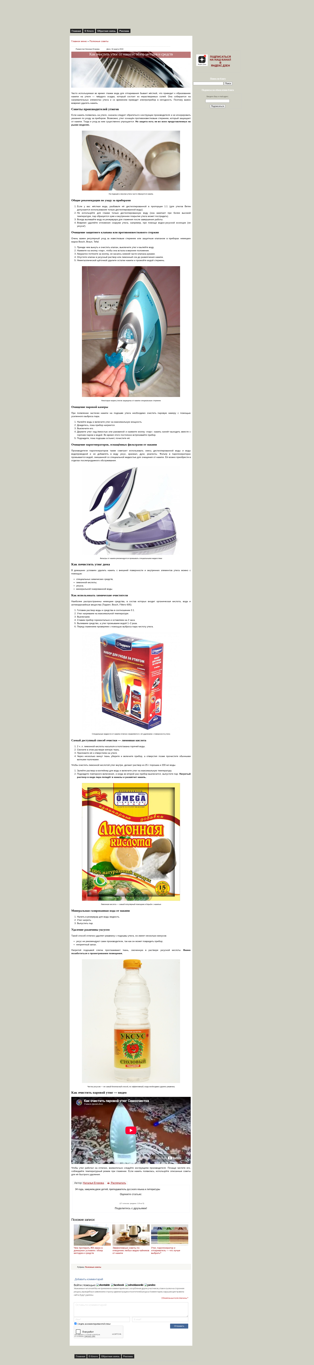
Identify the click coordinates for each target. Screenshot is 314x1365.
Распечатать (118, 1183)
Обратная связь (106, 31)
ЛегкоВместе (193, 1361)
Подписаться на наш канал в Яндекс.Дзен (220, 61)
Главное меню (79, 41)
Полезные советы (98, 41)
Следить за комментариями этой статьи (93, 1323)
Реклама (124, 31)
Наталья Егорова (93, 1183)
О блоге (89, 31)
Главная (76, 31)
